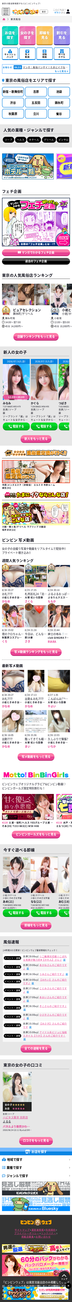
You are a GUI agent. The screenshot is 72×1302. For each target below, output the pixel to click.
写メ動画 (27, 55)
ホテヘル (34, 139)
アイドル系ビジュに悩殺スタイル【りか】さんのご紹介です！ (45, 1034)
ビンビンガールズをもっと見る (36, 834)
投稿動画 (44, 55)
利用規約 (51, 1230)
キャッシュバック (10, 52)
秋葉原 (13, 113)
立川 (36, 113)
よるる (7, 1121)
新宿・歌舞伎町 (13, 91)
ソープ (8, 139)
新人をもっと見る (36, 438)
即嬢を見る (44, 35)
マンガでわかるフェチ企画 (38, 252)
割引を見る (62, 35)
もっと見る (60, 71)
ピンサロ (64, 139)
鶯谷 (59, 113)
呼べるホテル (61, 55)
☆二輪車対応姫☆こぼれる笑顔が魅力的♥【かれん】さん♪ (45, 958)
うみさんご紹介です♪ (51, 974)
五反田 (36, 102)
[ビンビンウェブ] (4, 19)
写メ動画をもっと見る (36, 756)
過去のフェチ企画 (36, 261)
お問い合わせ (43, 1236)
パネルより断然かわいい (18, 1126)
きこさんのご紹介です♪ (53, 1006)
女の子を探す (27, 35)
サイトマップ (22, 1230)
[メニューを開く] (6, 10)
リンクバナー (48, 1233)
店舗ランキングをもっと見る (36, 336)
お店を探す (10, 35)
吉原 (36, 91)
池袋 (59, 91)
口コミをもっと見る (36, 1140)
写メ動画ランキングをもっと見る (36, 651)
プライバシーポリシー (26, 1233)
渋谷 (13, 102)
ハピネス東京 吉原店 (15, 1117)
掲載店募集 (27, 1236)
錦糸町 (59, 102)
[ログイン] (68, 11)
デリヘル (49, 139)
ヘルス (21, 139)
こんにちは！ (59, 11)
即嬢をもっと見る (36, 925)
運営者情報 (37, 1230)
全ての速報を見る (36, 1048)
